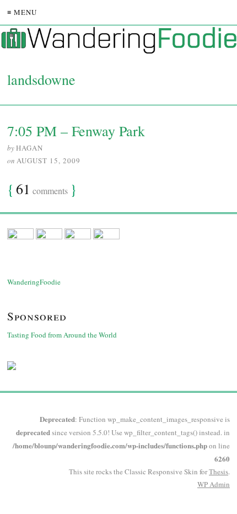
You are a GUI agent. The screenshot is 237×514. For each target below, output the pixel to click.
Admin (213, 484)
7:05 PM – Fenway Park (76, 130)
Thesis (218, 471)
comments (42, 189)
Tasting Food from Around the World (62, 335)
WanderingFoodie (34, 282)
